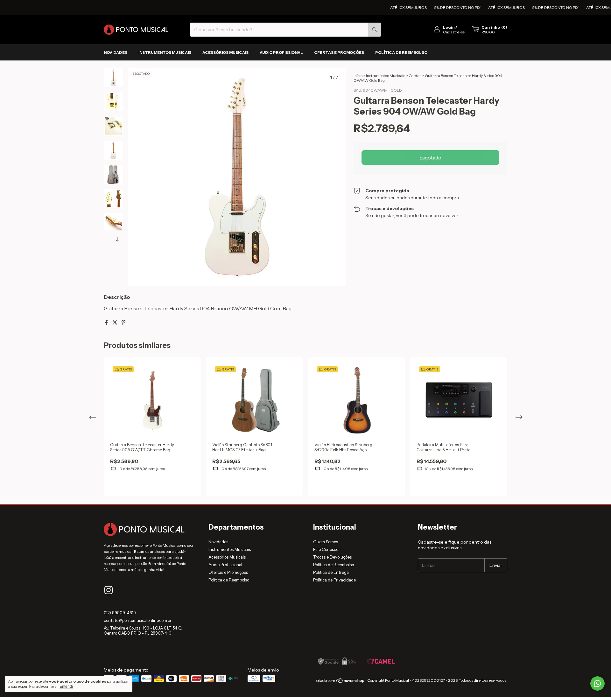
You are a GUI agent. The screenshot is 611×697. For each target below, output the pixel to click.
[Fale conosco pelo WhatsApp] (597, 683)
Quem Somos (325, 541)
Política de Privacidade (334, 579)
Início (358, 75)
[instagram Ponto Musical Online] (108, 590)
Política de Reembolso (401, 52)
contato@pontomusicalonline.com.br (138, 620)
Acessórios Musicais (225, 52)
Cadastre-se (454, 32)
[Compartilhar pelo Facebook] (107, 322)
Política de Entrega (331, 572)
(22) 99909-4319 (120, 612)
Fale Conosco (325, 549)
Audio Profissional (281, 52)
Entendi (66, 686)
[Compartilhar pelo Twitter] (115, 322)
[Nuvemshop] (340, 681)
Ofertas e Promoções (339, 52)
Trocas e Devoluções (332, 557)
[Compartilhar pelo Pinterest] (123, 322)
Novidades (115, 52)
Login (449, 27)
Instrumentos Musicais (164, 52)
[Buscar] (374, 30)
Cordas (415, 75)
